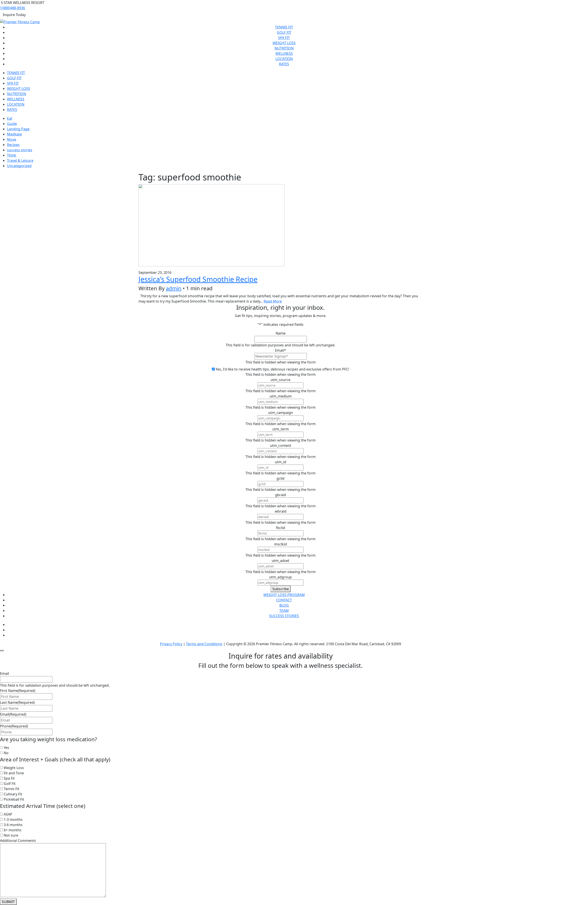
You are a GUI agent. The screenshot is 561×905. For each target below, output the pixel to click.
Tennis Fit (284, 27)
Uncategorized (19, 165)
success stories (19, 150)
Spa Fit (284, 37)
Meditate (14, 134)
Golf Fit (284, 32)
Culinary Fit (13, 794)
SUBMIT (8, 901)
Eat (9, 118)
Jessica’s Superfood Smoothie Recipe (197, 279)
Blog (284, 605)
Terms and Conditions (204, 643)
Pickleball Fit (14, 799)
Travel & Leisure (20, 160)
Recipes (13, 144)
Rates (284, 64)
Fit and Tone (14, 773)
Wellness (284, 53)
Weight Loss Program (284, 594)
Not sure (11, 835)
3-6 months (13, 824)
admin (173, 288)
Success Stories (284, 615)
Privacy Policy (171, 643)
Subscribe (280, 588)
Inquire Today (14, 14)
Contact (284, 600)
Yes (6, 747)
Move (11, 139)
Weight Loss (284, 43)
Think (11, 155)
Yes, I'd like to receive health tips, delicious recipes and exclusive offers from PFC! (282, 369)
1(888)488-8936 (12, 7)
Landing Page (18, 128)
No (6, 752)
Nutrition (284, 48)
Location (284, 58)
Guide (12, 123)
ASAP (8, 814)
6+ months (12, 830)
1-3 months (13, 819)
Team (284, 610)
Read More (273, 301)
